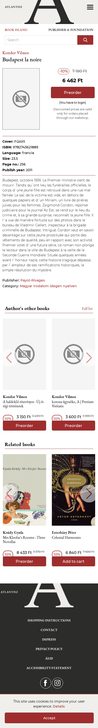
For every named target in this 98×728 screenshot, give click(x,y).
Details (59, 706)
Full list (87, 308)
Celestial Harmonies (66, 537)
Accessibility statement (49, 668)
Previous (9, 358)
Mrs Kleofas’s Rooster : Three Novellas (24, 539)
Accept (49, 718)
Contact (49, 630)
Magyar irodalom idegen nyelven (48, 286)
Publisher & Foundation (71, 30)
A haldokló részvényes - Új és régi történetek (23, 404)
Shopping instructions (49, 620)
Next (89, 358)
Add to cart (73, 561)
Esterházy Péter (64, 532)
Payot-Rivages (32, 280)
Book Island (16, 30)
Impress (49, 639)
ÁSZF (49, 658)
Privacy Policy (49, 649)
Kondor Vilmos (15, 52)
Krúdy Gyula (13, 532)
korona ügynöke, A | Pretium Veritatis (72, 404)
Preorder (73, 92)
